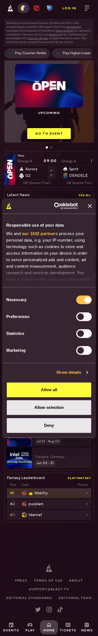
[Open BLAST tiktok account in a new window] (60, 609)
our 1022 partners (40, 233)
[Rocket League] (50, 8)
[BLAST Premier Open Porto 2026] (9, 175)
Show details (68, 372)
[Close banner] (90, 206)
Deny (49, 425)
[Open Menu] (87, 8)
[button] (49, 53)
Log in (69, 8)
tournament (73, 27)
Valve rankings (64, 30)
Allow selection (49, 407)
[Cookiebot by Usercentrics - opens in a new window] (57, 205)
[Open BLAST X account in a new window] (38, 609)
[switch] (84, 316)
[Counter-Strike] (23, 8)
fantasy (53, 34)
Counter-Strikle (38, 38)
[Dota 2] (36, 8)
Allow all (49, 389)
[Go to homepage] (10, 8)
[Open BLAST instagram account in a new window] (49, 609)
